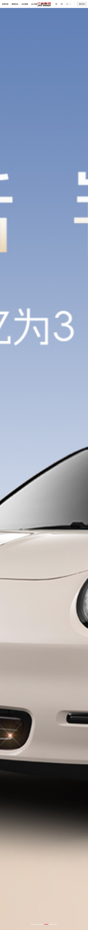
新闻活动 (15, 4)
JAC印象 (34, 4)
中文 (67, 4)
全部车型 (5, 4)
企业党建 (24, 4)
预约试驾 (82, 4)
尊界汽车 (43, 4)
